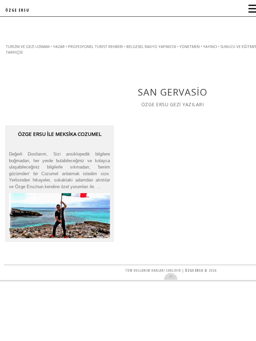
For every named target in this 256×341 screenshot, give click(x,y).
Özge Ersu (194, 270)
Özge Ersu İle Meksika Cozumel (59, 134)
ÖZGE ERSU (17, 10)
